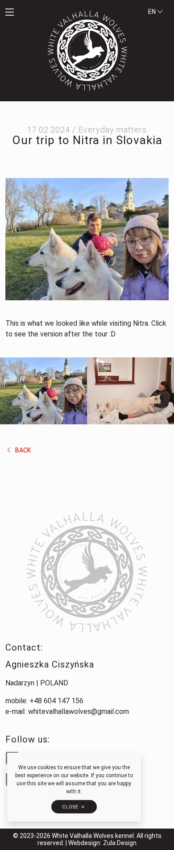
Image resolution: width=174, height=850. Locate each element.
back (22, 450)
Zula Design (120, 842)
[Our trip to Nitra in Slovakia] (87, 238)
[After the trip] (130, 390)
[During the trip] (43, 390)
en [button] (152, 11)
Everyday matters (113, 129)
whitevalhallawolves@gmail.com (78, 711)
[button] (22, 13)
